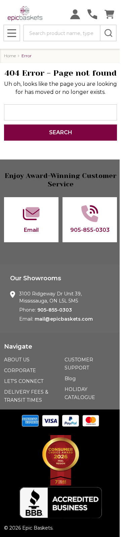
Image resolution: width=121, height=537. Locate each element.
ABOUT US (17, 360)
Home (10, 55)
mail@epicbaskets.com (64, 319)
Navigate (18, 346)
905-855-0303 (54, 310)
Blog (70, 378)
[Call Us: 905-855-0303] (92, 14)
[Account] (75, 14)
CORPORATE (20, 370)
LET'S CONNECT (23, 381)
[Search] (108, 33)
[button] (60, 460)
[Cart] (109, 14)
